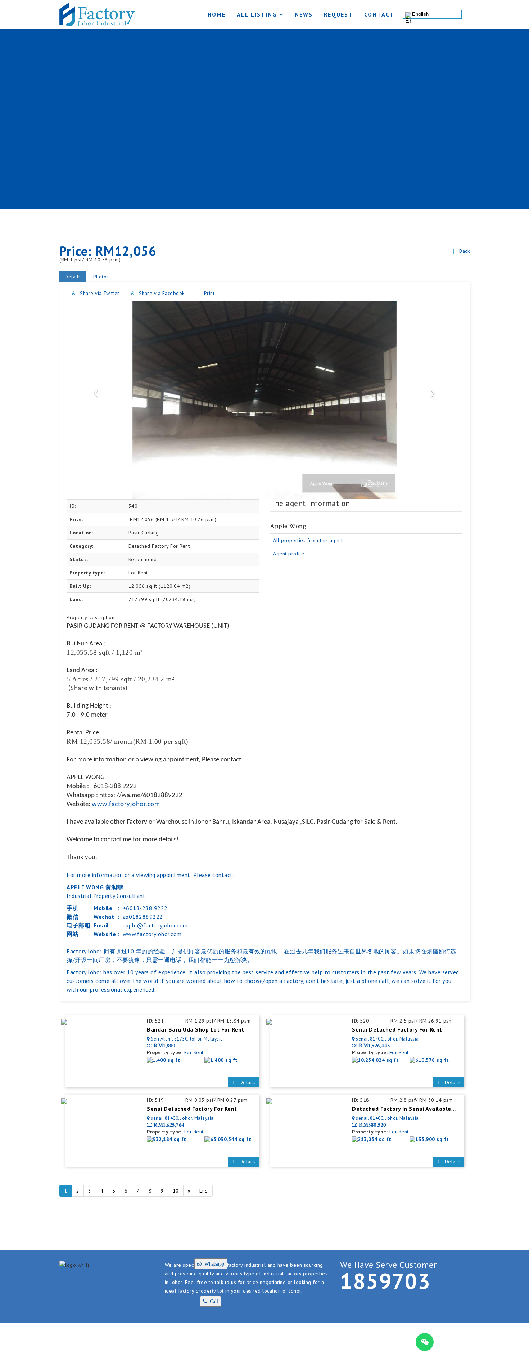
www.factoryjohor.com (126, 804)
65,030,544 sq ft (230, 1139)
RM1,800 (165, 1046)
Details (73, 276)
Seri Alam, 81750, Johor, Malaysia (187, 1039)
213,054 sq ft (375, 1139)
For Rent (194, 1052)
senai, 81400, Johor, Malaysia (387, 1039)
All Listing (257, 14)
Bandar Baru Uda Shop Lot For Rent (195, 1029)
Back (464, 251)
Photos (101, 276)
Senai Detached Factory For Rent (397, 1029)
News (304, 14)
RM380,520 (372, 1125)
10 (176, 1190)
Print (208, 293)
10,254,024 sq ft (378, 1060)
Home (217, 14)
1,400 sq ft (166, 1060)
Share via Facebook (161, 293)
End (203, 1190)
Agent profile (288, 553)
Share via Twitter (98, 293)
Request (338, 14)
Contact (379, 14)
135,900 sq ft (432, 1139)
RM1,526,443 (374, 1046)
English (420, 14)
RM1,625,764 (169, 1125)
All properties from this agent (308, 540)
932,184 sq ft (169, 1139)
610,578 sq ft (432, 1060)
